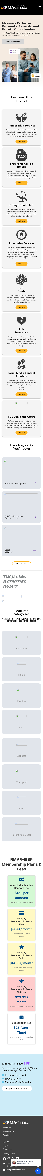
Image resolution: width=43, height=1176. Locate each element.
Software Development (15, 483)
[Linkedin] (17, 1158)
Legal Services (9, 551)
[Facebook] (4, 1158)
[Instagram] (8, 1158)
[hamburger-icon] (40, 7)
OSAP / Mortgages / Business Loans (14, 517)
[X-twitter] (13, 1158)
